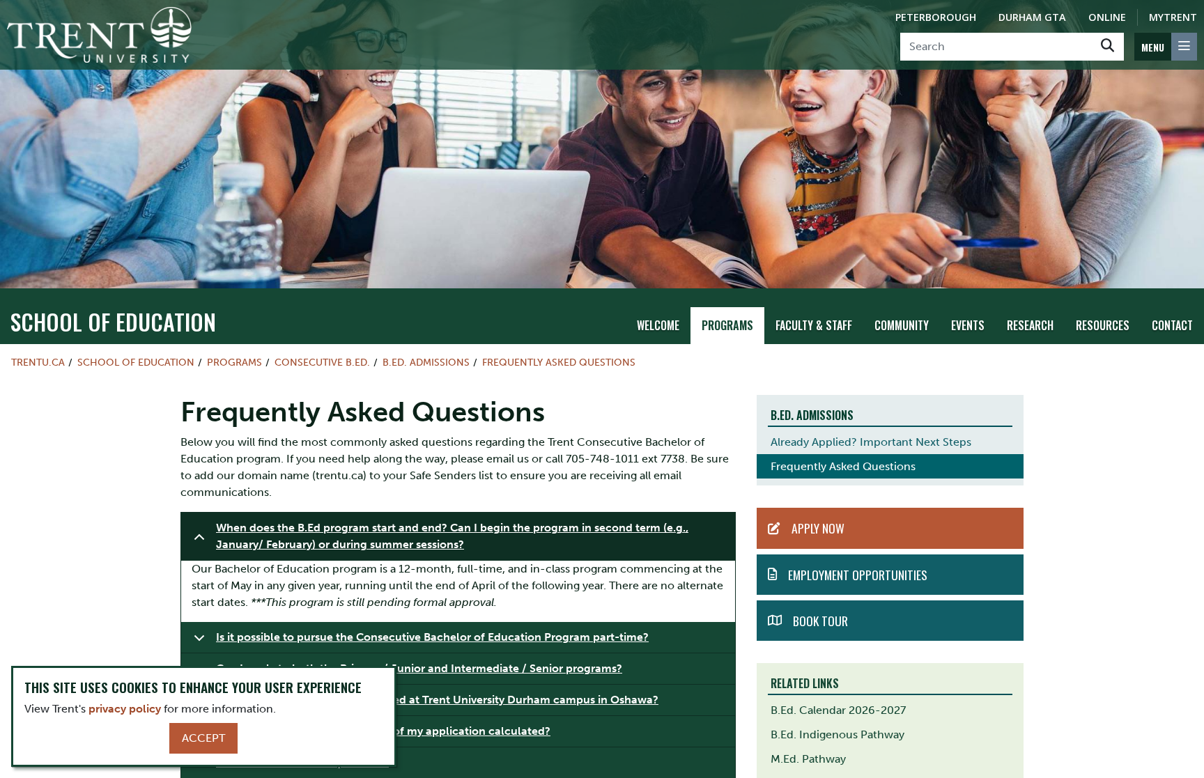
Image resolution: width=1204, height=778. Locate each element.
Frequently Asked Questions (558, 362)
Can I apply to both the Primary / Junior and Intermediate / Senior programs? (419, 668)
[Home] (99, 35)
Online (1107, 17)
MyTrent (1173, 17)
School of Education (113, 321)
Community (901, 325)
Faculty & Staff (813, 325)
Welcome (658, 325)
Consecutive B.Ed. (322, 362)
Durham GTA (1032, 17)
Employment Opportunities (857, 575)
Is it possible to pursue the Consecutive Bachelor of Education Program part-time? (432, 637)
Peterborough (935, 17)
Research (1030, 325)
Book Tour (820, 621)
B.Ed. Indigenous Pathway (837, 734)
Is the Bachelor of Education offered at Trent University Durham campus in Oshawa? (437, 699)
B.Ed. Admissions (426, 362)
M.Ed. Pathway (808, 758)
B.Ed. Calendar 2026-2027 (838, 710)
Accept (203, 738)
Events (968, 325)
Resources (1102, 325)
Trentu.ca (38, 362)
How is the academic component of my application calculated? (383, 731)
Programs (727, 325)
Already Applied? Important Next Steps (871, 442)
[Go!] (1107, 47)
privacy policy (124, 708)
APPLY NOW (818, 528)
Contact (1172, 325)
